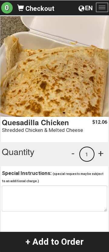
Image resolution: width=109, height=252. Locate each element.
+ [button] (101, 153)
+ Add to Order (54, 242)
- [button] (72, 153)
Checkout (39, 8)
